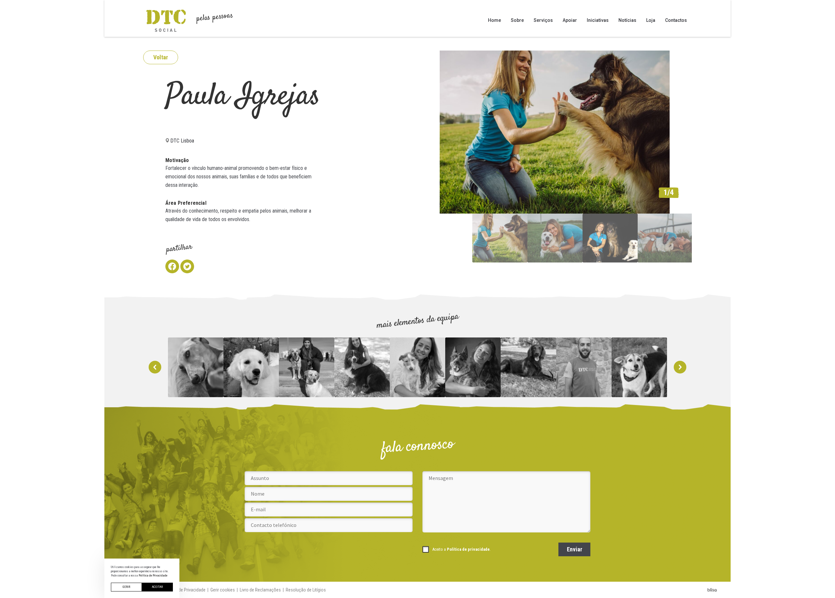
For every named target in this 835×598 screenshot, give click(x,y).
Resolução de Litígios (306, 589)
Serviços (543, 20)
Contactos (676, 20)
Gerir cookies (222, 589)
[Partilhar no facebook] (172, 266)
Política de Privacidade (184, 589)
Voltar (160, 57)
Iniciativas (598, 20)
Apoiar (570, 20)
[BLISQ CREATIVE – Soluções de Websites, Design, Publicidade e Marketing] (712, 590)
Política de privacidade (468, 549)
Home (494, 20)
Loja (650, 20)
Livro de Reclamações (260, 589)
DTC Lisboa (182, 141)
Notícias (627, 20)
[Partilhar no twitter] (187, 266)
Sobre (517, 20)
